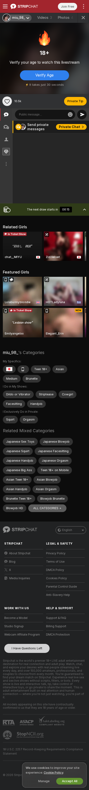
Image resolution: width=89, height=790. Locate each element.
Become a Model (16, 618)
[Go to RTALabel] (9, 723)
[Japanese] (9, 369)
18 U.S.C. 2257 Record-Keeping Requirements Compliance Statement (43, 751)
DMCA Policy (55, 570)
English (67, 530)
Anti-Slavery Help (58, 595)
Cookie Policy (53, 772)
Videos (44, 17)
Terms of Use (55, 561)
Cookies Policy (56, 578)
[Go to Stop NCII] (31, 735)
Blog (12, 561)
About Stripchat (19, 553)
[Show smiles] (70, 114)
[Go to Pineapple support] (8, 734)
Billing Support (56, 626)
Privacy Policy (56, 553)
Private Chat (69, 127)
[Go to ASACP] (27, 722)
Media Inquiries (19, 578)
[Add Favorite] (7, 101)
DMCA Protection (58, 634)
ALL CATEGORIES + (47, 508)
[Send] (82, 114)
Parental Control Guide (61, 586)
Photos (65, 17)
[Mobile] (23, 369)
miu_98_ (10, 352)
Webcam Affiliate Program (22, 634)
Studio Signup (14, 626)
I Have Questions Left (27, 648)
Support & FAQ (56, 618)
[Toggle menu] (5, 6)
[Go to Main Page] (27, 6)
